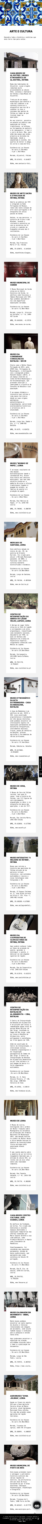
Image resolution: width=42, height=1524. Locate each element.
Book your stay (40, 763)
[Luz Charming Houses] (8, 7)
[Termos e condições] (38, 1519)
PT (24, 5)
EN (26, 5)
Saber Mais (22, 1521)
